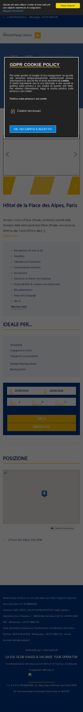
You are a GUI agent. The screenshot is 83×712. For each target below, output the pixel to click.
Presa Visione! (68, 5)
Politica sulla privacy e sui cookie (28, 98)
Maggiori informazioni (13, 10)
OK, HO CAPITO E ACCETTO (33, 129)
